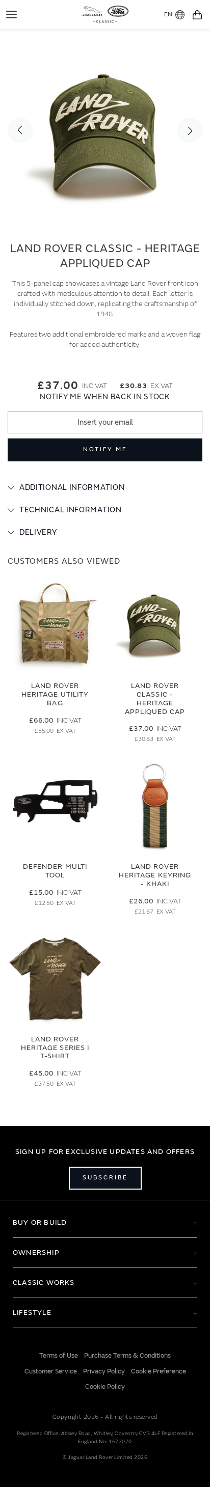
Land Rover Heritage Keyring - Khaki (155, 875)
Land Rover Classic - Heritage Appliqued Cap (155, 698)
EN (168, 14)
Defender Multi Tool (55, 870)
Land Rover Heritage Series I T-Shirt (55, 1048)
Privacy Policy (104, 1371)
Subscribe (105, 1177)
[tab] (105, 488)
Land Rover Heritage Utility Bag (55, 694)
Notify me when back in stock (105, 397)
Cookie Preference (158, 1371)
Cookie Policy (105, 1387)
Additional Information (71, 487)
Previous (20, 130)
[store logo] (105, 13)
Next (189, 130)
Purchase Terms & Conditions (127, 1356)
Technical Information (70, 510)
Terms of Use (58, 1356)
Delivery (38, 532)
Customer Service (50, 1371)
